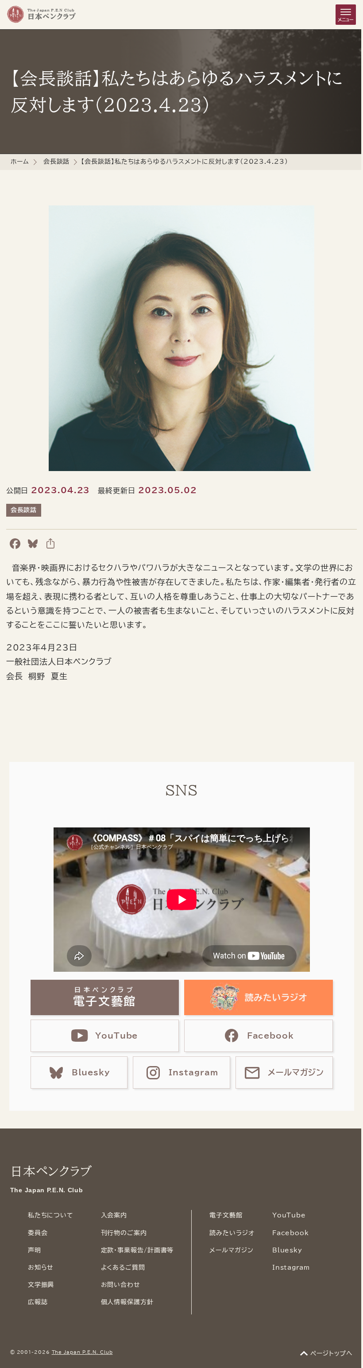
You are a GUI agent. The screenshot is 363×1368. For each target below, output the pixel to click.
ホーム (20, 161)
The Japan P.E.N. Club (82, 1352)
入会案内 (114, 1215)
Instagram (291, 1267)
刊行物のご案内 (124, 1233)
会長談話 (56, 161)
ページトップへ (331, 1353)
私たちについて (50, 1215)
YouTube (289, 1215)
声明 (34, 1250)
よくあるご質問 (123, 1267)
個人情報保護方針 (127, 1302)
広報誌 (38, 1302)
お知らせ (41, 1267)
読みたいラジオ (231, 1233)
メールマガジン (231, 1250)
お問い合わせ (120, 1285)
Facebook (290, 1233)
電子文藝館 (226, 1215)
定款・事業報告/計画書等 (137, 1250)
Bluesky (287, 1250)
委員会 (38, 1233)
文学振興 (41, 1285)
